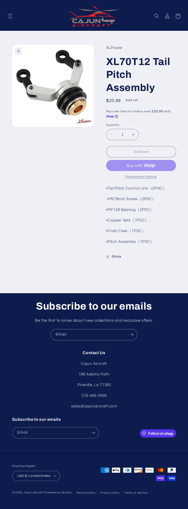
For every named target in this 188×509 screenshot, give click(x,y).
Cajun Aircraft (33, 492)
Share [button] (116, 256)
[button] (10, 16)
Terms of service (136, 493)
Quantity (112, 125)
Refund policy (86, 493)
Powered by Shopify (58, 492)
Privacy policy (110, 493)
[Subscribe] (132, 334)
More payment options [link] (141, 176)
